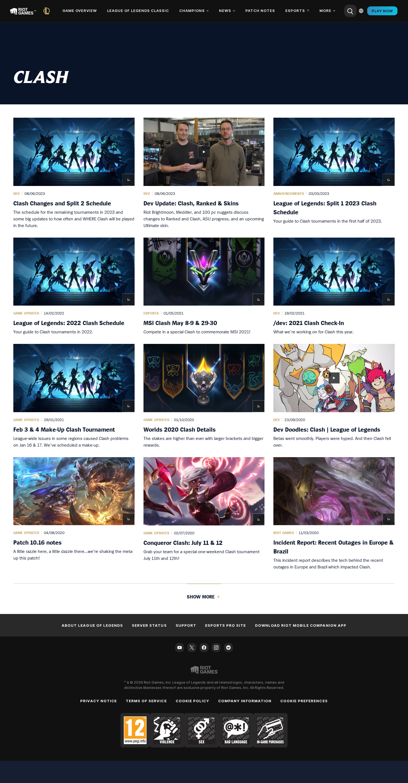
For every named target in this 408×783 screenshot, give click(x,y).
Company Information (244, 701)
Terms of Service (146, 701)
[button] (74, 173)
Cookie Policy (193, 701)
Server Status (149, 625)
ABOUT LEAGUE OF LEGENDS (92, 625)
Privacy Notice (98, 701)
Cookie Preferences (304, 701)
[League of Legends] (47, 11)
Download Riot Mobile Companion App (300, 625)
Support (186, 625)
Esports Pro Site (225, 625)
